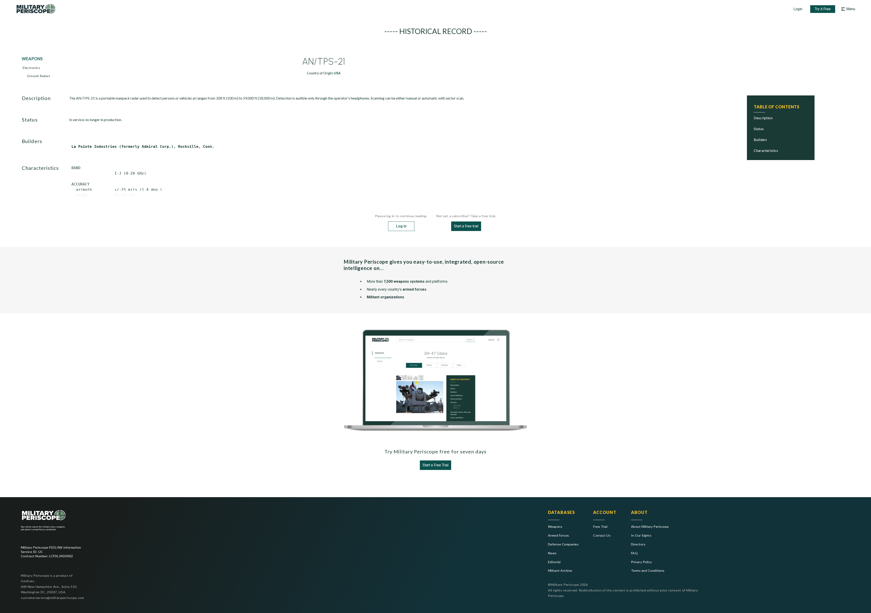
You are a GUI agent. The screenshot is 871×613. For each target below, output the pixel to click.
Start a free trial (466, 226)
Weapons (555, 526)
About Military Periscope (650, 526)
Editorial (554, 562)
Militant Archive (560, 570)
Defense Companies (563, 544)
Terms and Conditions (648, 570)
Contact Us (602, 535)
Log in (401, 226)
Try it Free (823, 9)
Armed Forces (558, 535)
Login (797, 9)
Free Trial (600, 526)
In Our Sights (641, 535)
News (552, 553)
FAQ (634, 553)
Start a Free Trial (435, 465)
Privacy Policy (641, 562)
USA (337, 73)
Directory (638, 544)
